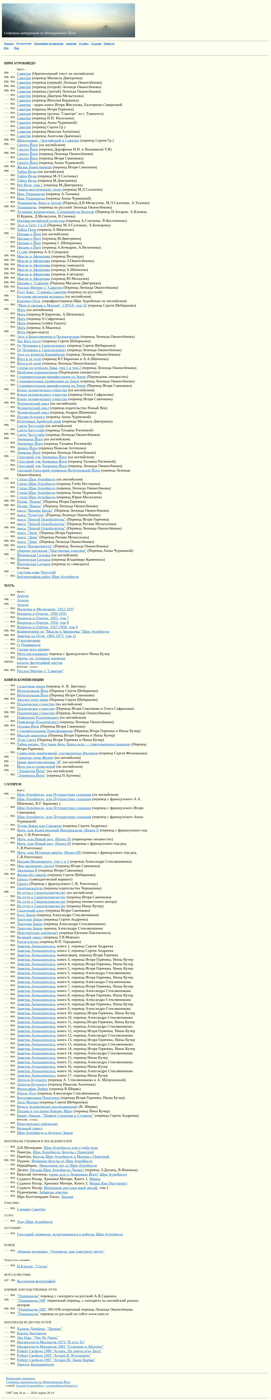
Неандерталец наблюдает (37, 933)
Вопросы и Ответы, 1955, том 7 (43, 618)
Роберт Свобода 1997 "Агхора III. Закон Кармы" (56, 1360)
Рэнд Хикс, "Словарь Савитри (41, 292)
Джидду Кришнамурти (35, 1364)
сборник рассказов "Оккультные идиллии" (51, 550)
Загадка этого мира (32, 699)
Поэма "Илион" (29, 501)
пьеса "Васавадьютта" (35, 546)
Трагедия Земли (30, 919)
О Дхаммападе (29, 645)
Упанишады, (27, 207)
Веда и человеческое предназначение (47, 1106)
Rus (16, 48)
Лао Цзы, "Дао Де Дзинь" (37, 1337)
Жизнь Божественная (34, 167)
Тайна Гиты (26, 229)
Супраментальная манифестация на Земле (51, 377)
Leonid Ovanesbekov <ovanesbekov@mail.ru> (47, 1385)
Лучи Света (26, 740)
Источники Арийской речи (39, 421)
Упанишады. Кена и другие (39, 203)
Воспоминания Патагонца (38, 1098)
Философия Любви (32, 1089)
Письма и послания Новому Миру (45, 1111)
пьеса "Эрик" (27, 533)
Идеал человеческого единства (42, 390)
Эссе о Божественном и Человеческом (48, 336)
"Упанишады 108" (31, 1300)
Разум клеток (28, 941)
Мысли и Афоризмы (33, 256)
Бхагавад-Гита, (29, 301)
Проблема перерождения (37, 372)
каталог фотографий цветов (39, 663)
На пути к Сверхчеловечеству (41, 892)
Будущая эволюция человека (40, 296)
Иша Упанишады (31, 194)
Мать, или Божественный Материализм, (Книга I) (58, 830)
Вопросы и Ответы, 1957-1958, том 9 (47, 627)
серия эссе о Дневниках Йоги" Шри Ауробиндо (88, 1174)
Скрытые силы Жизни (35, 757)
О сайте (84, 43)
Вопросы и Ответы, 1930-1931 (42, 613)
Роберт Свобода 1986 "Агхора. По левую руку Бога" (59, 1351)
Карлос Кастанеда (31, 1333)
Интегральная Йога (32, 691)
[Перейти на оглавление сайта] (68, 36)
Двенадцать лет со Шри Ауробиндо (68, 1165)
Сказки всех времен (33, 649)
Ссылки (96, 43)
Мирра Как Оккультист (108, 1183)
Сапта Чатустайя (30, 426)
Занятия (71, 43)
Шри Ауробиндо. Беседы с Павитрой (63, 1152)
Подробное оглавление (49, 43)
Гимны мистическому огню (39, 189)
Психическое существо (36, 704)
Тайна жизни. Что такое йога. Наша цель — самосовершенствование (73, 744)
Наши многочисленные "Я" (39, 762)
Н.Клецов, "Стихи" (32, 1266)
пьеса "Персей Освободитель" (41, 519)
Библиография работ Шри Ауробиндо (48, 577)
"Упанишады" (28, 1296)
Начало (9, 43)
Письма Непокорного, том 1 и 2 (43, 861)
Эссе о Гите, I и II (31, 225)
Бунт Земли (26, 915)
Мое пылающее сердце (35, 866)
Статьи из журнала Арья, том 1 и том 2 (49, 368)
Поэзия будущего (31, 417)
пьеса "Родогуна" (31, 515)
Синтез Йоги (27, 145)
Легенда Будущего (32, 1080)
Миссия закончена (32, 735)
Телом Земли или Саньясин (39, 826)
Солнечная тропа (31, 686)
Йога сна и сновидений (36, 766)
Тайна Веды (27, 171)
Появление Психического (38, 717)
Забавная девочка (53, 1192)
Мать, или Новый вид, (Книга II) (44, 839)
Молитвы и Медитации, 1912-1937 (45, 609)
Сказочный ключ (30, 910)
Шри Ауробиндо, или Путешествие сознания (54, 794)
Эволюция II (27, 870)
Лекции (67, 1196)
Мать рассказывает (32, 654)
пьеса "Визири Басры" (35, 510)
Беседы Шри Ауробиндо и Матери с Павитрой (71, 1156)
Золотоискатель (30, 888)
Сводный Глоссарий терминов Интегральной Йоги (58, 470)
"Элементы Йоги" (31, 771)
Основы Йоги (28, 726)
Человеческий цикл (33, 403)
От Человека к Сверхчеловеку (41, 345)
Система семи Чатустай (36, 572)
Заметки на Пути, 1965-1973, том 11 (46, 636)
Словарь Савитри (31, 1209)
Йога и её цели (29, 359)
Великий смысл (30, 937)
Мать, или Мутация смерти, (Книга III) (49, 852)
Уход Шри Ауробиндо (35, 1222)
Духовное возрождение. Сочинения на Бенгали (55, 212)
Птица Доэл (26, 1093)
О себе (22, 252)
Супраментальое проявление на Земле (48, 381)
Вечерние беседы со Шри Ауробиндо (62, 1161)
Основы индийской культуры (41, 220)
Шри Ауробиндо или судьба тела (71, 1147)
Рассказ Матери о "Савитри (39, 287)
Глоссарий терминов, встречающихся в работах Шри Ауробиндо (70, 1234)
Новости (109, 43)
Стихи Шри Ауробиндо (36, 479)
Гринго (22, 879)
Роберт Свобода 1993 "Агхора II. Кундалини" (54, 1355)
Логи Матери (28, 1102)
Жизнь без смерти (31, 875)
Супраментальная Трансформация (45, 731)
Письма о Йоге (29, 234)
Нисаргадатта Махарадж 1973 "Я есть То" (51, 1342)
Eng (6, 48)
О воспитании (28, 640)
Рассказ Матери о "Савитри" (40, 671)
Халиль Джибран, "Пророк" (39, 1329)
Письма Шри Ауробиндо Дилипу (57, 1170)
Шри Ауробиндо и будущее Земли (45, 1133)
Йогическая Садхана (33, 555)
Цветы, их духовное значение (41, 658)
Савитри (24, 73)
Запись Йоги (27, 448)
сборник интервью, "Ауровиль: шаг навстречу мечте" (61, 1251)
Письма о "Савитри (33, 283)
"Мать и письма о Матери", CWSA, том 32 (52, 305)
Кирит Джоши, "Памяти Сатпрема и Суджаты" (55, 1115)
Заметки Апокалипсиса (36, 946)
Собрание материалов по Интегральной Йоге (38, 1382)
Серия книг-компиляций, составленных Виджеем (57, 753)
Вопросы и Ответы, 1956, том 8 (43, 622)
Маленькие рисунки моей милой (70, 1188)
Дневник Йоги (29, 452)
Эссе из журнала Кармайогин (41, 354)
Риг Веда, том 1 (30, 185)
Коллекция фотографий (36, 1281)
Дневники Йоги (30, 439)
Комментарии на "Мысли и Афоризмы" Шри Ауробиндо (63, 631)
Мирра (94, 1179)
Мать (21, 310)
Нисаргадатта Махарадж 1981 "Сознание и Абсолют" (60, 1346)
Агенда (23, 596)
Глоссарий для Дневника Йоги (42, 457)
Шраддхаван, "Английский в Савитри (48, 140)
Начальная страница (20, 1378)
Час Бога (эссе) (29, 341)
